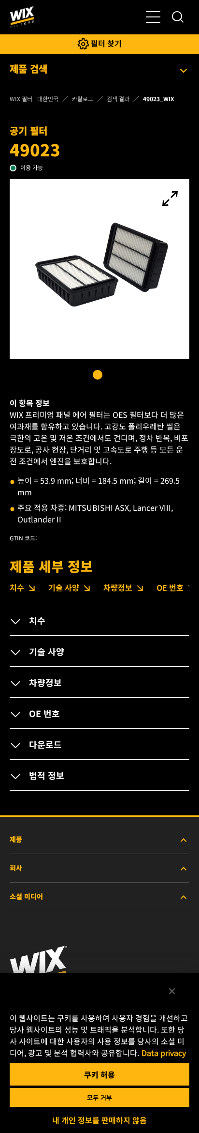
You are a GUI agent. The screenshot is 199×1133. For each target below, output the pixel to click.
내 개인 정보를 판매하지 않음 (99, 1120)
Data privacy (164, 1052)
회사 (16, 868)
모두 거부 (100, 1097)
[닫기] (172, 991)
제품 (16, 839)
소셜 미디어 (26, 896)
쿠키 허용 (99, 1074)
